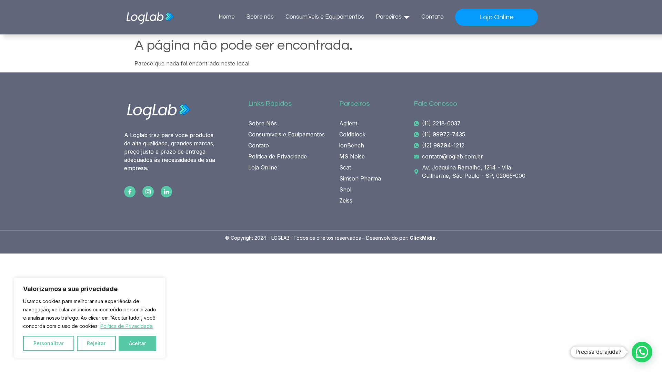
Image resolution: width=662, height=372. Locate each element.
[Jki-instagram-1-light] (148, 191)
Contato (432, 17)
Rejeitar (96, 343)
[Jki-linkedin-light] (166, 191)
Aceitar (137, 343)
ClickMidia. (423, 238)
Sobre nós (260, 17)
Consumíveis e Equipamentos (324, 17)
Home (227, 17)
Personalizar (48, 343)
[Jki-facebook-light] (130, 191)
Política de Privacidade (126, 326)
